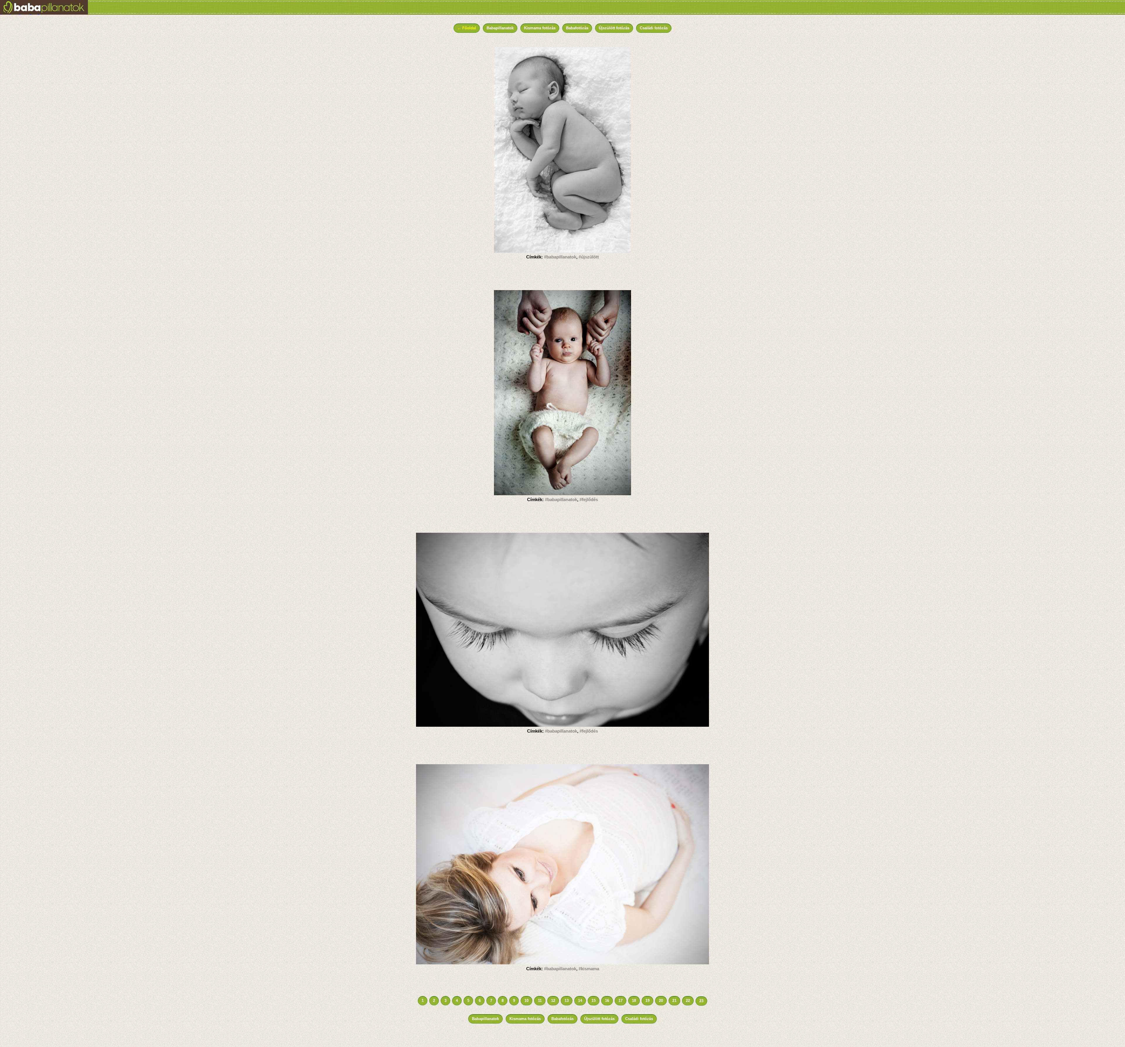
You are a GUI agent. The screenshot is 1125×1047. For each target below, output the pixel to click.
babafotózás (22, 14)
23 (701, 1001)
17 (620, 1000)
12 (553, 1000)
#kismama (589, 968)
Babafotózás (577, 28)
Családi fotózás (654, 28)
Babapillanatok (500, 28)
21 (674, 1000)
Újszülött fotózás (614, 28)
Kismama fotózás (539, 28)
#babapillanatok (560, 256)
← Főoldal (466, 28)
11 (540, 1000)
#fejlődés (588, 499)
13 (567, 1000)
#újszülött (589, 256)
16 (607, 1000)
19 (647, 1000)
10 (526, 1000)
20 (661, 1000)
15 (594, 1000)
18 (634, 1000)
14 (580, 1000)
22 (688, 1000)
